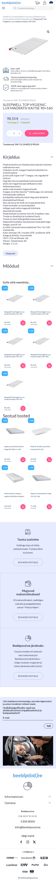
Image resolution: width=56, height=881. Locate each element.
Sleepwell (10, 253)
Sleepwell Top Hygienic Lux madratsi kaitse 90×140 (40, 313)
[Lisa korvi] (23, 323)
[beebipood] (11, 3)
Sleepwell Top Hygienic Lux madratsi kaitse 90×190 (14, 313)
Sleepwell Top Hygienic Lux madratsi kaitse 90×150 (14, 398)
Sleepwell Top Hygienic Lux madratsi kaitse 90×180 (40, 355)
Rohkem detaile (28, 562)
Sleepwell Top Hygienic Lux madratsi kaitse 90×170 (14, 355)
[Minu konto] (44, 3)
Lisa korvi (39, 133)
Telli (48, 725)
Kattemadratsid (25, 19)
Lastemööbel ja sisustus (22, 16)
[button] (48, 31)
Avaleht (6, 16)
